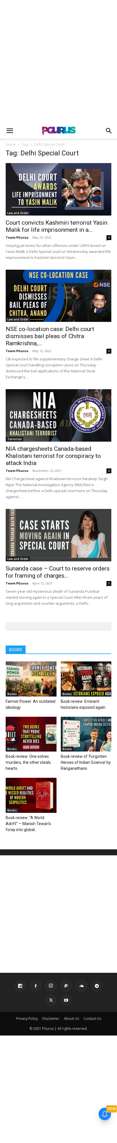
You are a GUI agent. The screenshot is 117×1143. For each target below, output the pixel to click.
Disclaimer (50, 1018)
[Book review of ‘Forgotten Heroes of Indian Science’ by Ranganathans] (86, 734)
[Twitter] (51, 1000)
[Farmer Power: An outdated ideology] (31, 679)
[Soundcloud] (81, 986)
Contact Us (92, 1018)
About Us (71, 1018)
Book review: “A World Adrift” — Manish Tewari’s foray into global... (28, 823)
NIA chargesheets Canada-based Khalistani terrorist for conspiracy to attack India (53, 455)
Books (12, 694)
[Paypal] (66, 986)
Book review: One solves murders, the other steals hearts (28, 762)
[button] (10, 131)
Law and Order (17, 213)
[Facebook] (35, 986)
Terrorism (14, 439)
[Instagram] (51, 986)
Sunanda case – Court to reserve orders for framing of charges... (58, 572)
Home (11, 144)
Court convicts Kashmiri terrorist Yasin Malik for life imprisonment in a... (56, 226)
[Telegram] (97, 986)
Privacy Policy (27, 1018)
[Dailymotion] (20, 986)
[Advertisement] (58, 61)
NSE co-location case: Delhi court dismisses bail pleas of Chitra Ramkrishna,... (50, 336)
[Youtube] (66, 1000)
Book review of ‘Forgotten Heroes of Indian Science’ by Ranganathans (86, 762)
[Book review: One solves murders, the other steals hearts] (31, 734)
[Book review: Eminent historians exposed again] (86, 679)
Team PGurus (17, 237)
